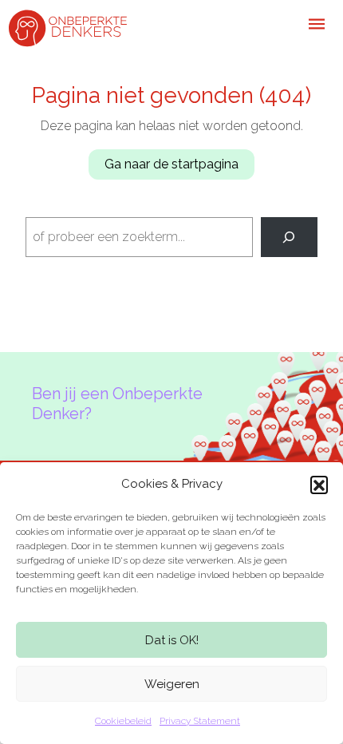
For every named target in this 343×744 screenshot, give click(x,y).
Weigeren (171, 684)
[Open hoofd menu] (316, 24)
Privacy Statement (200, 720)
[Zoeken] (289, 236)
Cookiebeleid (123, 720)
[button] (319, 485)
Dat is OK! (172, 640)
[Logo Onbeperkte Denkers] (68, 26)
